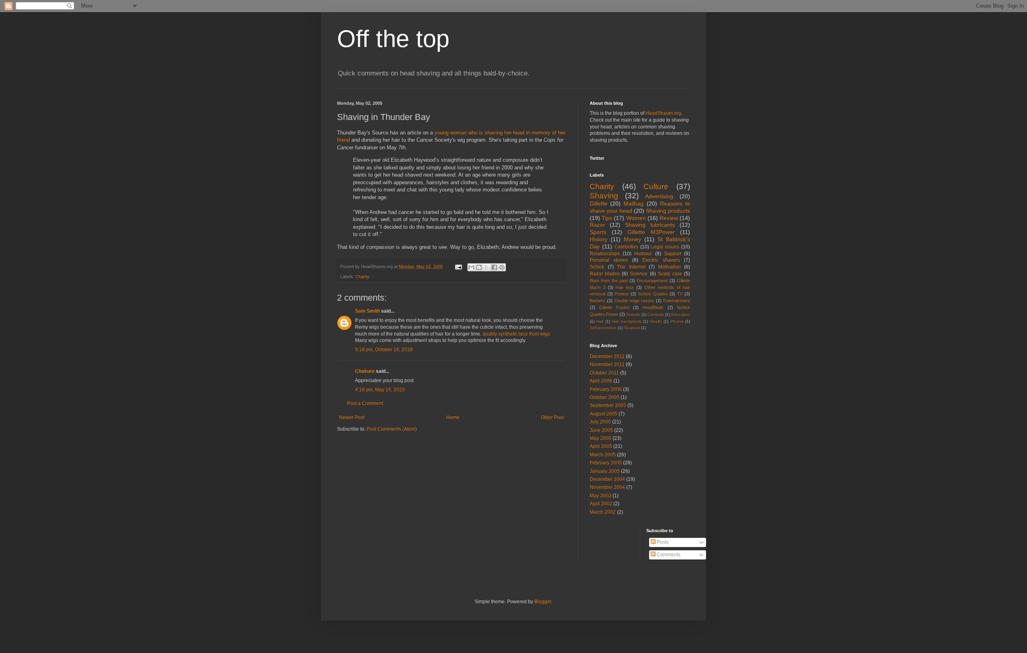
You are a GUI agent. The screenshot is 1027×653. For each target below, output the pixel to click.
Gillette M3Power (651, 232)
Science (638, 274)
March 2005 (603, 455)
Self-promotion (603, 327)
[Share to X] (487, 267)
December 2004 (607, 479)
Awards (633, 314)
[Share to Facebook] (494, 267)
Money (632, 239)
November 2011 (607, 364)
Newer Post (351, 417)
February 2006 (606, 389)
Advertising (659, 196)
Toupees (632, 327)
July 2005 (600, 422)
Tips (607, 218)
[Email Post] (458, 266)
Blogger (542, 601)
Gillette (598, 203)
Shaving (604, 195)
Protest (622, 293)
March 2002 (603, 512)
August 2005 (603, 414)
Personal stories (609, 260)
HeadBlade (653, 307)
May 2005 (600, 438)
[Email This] (471, 267)
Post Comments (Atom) (392, 429)
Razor (597, 225)
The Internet (631, 267)
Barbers (597, 300)
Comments (668, 554)
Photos (677, 321)
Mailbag (633, 203)
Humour (643, 253)
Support (672, 253)
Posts (662, 542)
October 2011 (604, 373)
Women (636, 218)
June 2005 (601, 430)
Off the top (393, 38)
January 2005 (605, 471)
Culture (655, 186)
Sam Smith (367, 311)
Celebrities (626, 247)
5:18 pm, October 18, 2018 (384, 349)
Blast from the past (609, 280)
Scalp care (670, 274)
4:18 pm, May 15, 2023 (380, 390)
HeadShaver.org (663, 113)
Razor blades (605, 274)
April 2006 (601, 381)
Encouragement (652, 280)
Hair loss (624, 287)
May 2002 (600, 495)
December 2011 (607, 356)
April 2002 (601, 504)
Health (656, 321)
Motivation (669, 267)
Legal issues (665, 247)
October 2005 (604, 397)
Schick (597, 267)
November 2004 (607, 487)
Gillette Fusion (614, 307)
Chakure (365, 371)
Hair (599, 321)
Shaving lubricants (650, 225)
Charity (362, 276)
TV (680, 293)
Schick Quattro (653, 293)
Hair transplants (626, 321)
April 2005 (601, 446)
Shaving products (668, 210)
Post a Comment (365, 403)
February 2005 (606, 463)
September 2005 (608, 405)
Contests (655, 314)
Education (680, 314)
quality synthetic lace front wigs (516, 334)
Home (452, 417)
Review (669, 218)
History (598, 239)
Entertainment (676, 300)
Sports (598, 232)
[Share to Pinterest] (502, 267)
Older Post (552, 417)
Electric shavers (661, 260)
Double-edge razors (634, 300)
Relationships (605, 253)
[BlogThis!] (479, 267)
